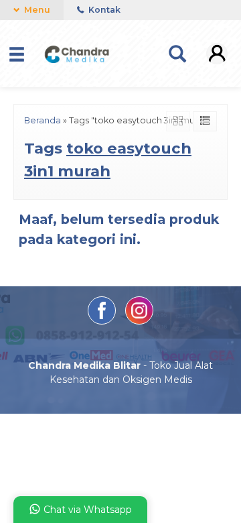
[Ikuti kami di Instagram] (139, 321)
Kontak (103, 10)
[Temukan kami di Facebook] (103, 321)
